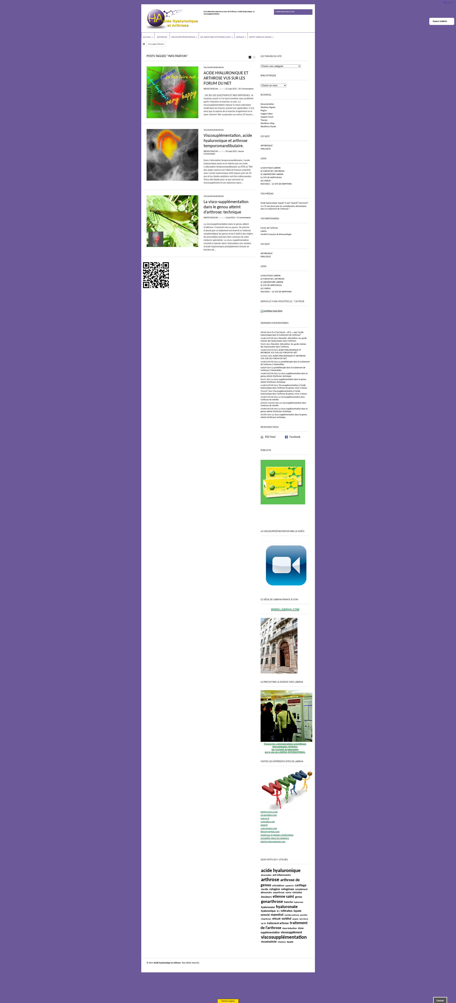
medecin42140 (211, 89)
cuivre (288, 892)
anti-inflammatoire (282, 875)
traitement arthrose (278, 923)
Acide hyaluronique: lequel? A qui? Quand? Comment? (284, 203)
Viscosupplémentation (183, 37)
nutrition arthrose (291, 915)
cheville (264, 889)
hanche (288, 902)
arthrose (270, 879)
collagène (274, 889)
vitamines (282, 942)
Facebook (294, 437)
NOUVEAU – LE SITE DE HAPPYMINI (276, 184)
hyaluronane (268, 907)
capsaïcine (289, 886)
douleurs (266, 897)
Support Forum (267, 117)
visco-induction (289, 928)
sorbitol (286, 918)
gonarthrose (272, 902)
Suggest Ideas (267, 114)
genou (298, 897)
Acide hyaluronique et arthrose (143, 44)
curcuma (297, 892)
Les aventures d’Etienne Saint (215, 37)
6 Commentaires (244, 217)
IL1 (278, 911)
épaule (290, 942)
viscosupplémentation (284, 937)
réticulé (276, 919)
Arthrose (162, 37)
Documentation (267, 104)
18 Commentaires (246, 89)
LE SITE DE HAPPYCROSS (271, 178)
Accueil (147, 37)
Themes (264, 120)
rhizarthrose (266, 919)
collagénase (287, 889)
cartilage (300, 885)
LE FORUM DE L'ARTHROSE (272, 171)
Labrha (263, 231)
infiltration (286, 911)
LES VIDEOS (266, 181)
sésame (295, 919)
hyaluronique (268, 911)
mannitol (277, 915)
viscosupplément (291, 932)
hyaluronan (298, 902)
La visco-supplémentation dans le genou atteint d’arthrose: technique (226, 207)
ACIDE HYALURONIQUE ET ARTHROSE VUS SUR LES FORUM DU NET (226, 78)
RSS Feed (270, 437)
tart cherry (303, 919)
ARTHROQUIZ (267, 146)
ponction (303, 915)
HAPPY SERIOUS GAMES (260, 37)
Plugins (264, 111)
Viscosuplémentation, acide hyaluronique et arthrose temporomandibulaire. (228, 141)
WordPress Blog (267, 123)
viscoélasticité (269, 942)
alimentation (266, 875)
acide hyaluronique (280, 870)
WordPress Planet (268, 127)
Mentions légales (268, 107)
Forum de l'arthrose (269, 228)
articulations (278, 886)
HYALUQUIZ (266, 149)
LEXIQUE (240, 37)
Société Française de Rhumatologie (276, 234)
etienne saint (283, 897)
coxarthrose (278, 892)
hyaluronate (287, 907)
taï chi (263, 924)
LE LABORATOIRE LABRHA (272, 174)
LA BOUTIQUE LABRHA (271, 168)
